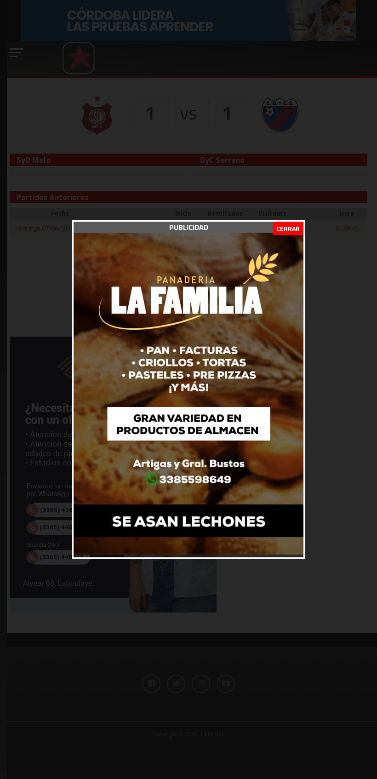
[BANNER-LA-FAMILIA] (188, 551)
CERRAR (288, 228)
